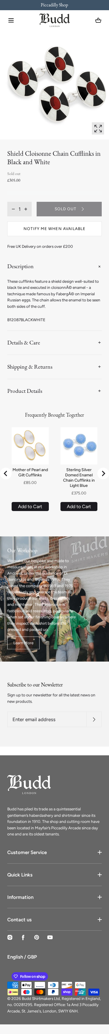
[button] (11, 20)
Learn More (23, 642)
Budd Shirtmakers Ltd (41, 998)
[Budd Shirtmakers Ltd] (54, 20)
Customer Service (27, 852)
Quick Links (20, 875)
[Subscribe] (94, 719)
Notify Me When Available (54, 228)
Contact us (19, 919)
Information (20, 897)
